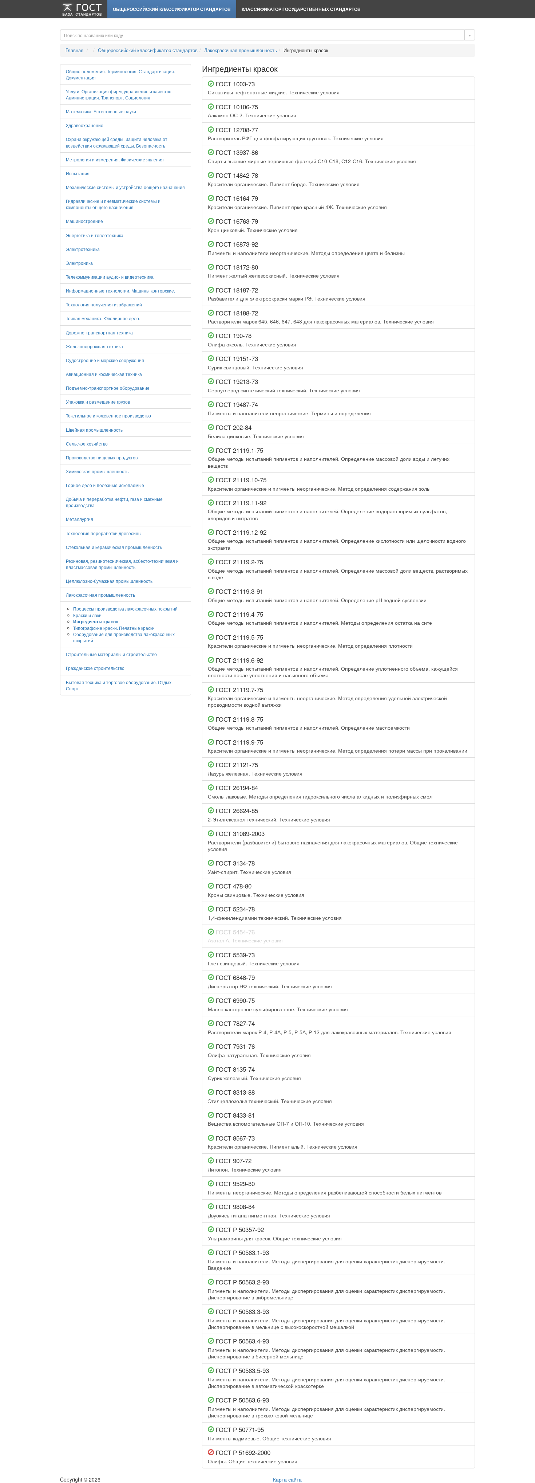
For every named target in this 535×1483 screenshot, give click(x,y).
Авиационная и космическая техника (104, 374)
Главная (74, 50)
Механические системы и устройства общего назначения (125, 187)
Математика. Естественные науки (101, 111)
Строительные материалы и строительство (111, 654)
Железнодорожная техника (94, 346)
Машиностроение (84, 221)
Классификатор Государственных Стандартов (301, 9)
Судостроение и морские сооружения (105, 360)
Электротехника (83, 249)
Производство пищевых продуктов (102, 457)
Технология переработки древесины (104, 533)
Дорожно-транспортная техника (99, 332)
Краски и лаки (87, 615)
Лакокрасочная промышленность (240, 50)
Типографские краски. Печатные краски (114, 628)
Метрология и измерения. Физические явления (115, 159)
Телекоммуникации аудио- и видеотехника (110, 277)
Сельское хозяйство (87, 443)
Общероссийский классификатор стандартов (172, 9)
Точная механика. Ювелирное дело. (103, 318)
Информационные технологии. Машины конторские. (120, 290)
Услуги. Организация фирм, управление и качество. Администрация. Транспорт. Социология (119, 94)
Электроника (79, 263)
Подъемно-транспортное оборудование (108, 388)
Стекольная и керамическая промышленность (114, 547)
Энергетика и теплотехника (94, 235)
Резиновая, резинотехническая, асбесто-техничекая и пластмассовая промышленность (122, 564)
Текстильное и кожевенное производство (108, 415)
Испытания (78, 173)
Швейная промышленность (94, 430)
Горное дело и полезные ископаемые (105, 485)
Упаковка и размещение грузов (98, 402)
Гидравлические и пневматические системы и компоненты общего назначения (113, 204)
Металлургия (79, 519)
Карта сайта (287, 1479)
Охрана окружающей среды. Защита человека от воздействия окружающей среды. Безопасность (116, 142)
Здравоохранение (84, 125)
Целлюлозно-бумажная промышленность (109, 581)
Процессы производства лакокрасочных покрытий (125, 608)
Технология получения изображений (104, 304)
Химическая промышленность (97, 471)
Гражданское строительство (95, 668)
